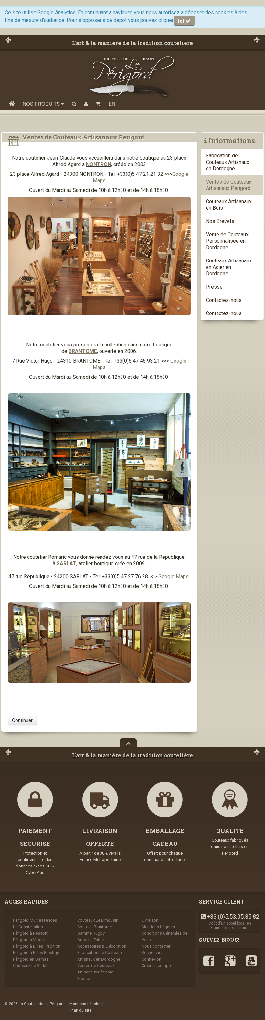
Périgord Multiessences (35, 920)
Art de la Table (90, 939)
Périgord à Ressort (30, 933)
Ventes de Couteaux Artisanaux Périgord (228, 185)
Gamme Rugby (91, 933)
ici (182, 20)
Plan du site (80, 1010)
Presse (214, 287)
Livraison (150, 920)
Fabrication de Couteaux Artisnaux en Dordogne (227, 162)
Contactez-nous (224, 300)
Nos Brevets (220, 221)
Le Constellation (28, 926)
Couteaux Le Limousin (97, 920)
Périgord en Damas (30, 959)
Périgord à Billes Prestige (36, 952)
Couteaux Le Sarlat (30, 965)
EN (112, 103)
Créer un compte (157, 965)
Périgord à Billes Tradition (36, 946)
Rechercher (152, 952)
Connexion (151, 959)
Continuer (22, 720)
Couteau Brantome (94, 926)
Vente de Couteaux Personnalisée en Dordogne (227, 240)
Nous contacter (156, 946)
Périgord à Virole (28, 939)
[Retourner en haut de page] (128, 742)
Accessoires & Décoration (101, 946)
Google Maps (173, 576)
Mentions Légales (158, 926)
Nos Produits (42, 103)
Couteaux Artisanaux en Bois (229, 204)
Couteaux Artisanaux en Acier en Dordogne (229, 267)
